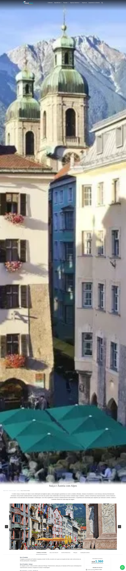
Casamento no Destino (94, 2)
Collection (50, 2)
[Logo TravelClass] (28, 2)
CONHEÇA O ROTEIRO (41, 552)
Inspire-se (84, 2)
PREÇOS (75, 552)
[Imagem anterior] (6, 526)
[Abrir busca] (102, 2)
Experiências (57, 2)
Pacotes (65, 2)
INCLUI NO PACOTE (54, 552)
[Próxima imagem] (119, 526)
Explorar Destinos (74, 2)
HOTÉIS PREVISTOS (65, 552)
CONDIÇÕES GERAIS (85, 552)
